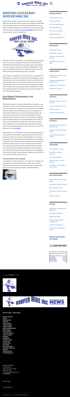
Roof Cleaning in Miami (56, 187)
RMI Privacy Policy (7, 394)
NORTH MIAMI (7, 326)
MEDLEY (5, 349)
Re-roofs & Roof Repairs (56, 31)
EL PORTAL (6, 344)
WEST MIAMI (7, 330)
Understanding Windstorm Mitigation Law (57, 220)
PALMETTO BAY (7, 340)
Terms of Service (7, 387)
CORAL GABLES (7, 335)
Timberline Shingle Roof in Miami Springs (56, 81)
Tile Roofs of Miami (54, 21)
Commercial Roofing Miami (57, 37)
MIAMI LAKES (7, 323)
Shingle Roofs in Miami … (56, 17)
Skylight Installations (55, 34)
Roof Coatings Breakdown (56, 24)
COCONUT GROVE (8, 333)
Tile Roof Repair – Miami (56, 149)
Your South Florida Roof (56, 225)
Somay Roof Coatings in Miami (58, 184)
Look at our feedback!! (27, 30)
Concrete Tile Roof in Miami (57, 106)
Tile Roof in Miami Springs (56, 112)
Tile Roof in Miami (54, 109)
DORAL (5, 318)
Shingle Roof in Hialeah (56, 88)
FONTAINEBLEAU (8, 353)
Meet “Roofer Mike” (54, 216)
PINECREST (6, 338)
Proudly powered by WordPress (20, 394)
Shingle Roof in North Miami (57, 85)
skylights (17, 128)
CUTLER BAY (6, 341)
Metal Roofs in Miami (55, 50)
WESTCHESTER (7, 351)
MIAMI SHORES (7, 325)
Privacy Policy (7, 381)
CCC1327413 (6, 373)
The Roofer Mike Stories (56, 213)
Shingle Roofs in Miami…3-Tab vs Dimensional (57, 76)
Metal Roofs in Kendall (55, 53)
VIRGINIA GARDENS (9, 348)
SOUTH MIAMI (7, 331)
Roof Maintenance (54, 196)
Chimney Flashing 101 (55, 157)
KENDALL (5, 336)
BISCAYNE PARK (7, 346)
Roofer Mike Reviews (55, 27)
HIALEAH (5, 321)
